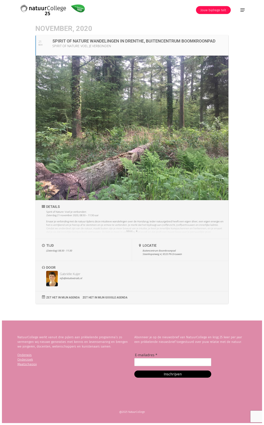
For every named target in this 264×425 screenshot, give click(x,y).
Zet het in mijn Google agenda (105, 297)
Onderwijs (24, 355)
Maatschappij (27, 364)
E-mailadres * (146, 355)
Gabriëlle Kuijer (70, 274)
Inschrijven (173, 374)
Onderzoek (25, 360)
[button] (242, 10)
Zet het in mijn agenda (63, 297)
